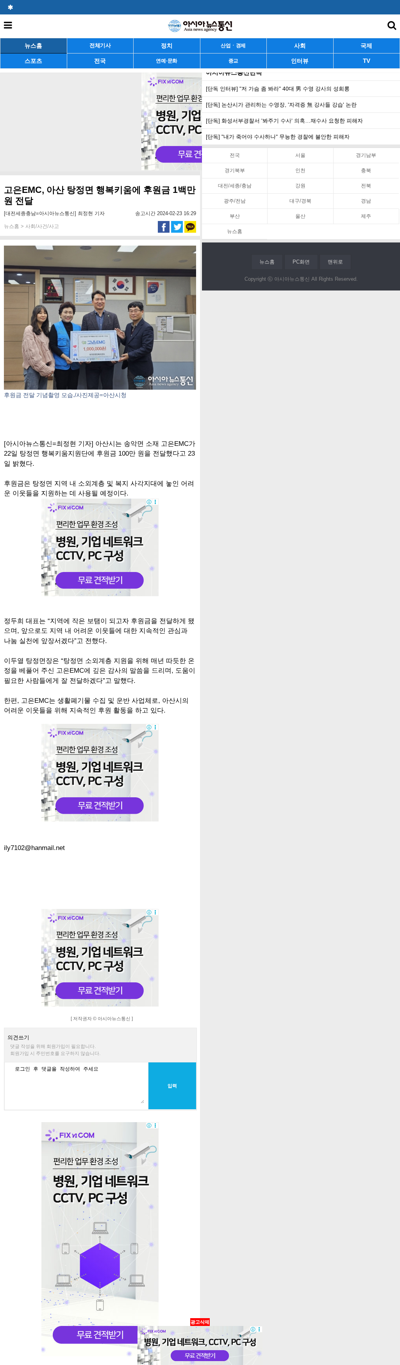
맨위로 (335, 262)
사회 (300, 45)
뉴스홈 (33, 45)
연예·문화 (166, 61)
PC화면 (301, 262)
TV (366, 60)
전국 (100, 60)
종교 (233, 61)
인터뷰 (300, 60)
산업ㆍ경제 (233, 45)
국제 (366, 45)
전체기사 (100, 45)
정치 (167, 45)
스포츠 (33, 60)
